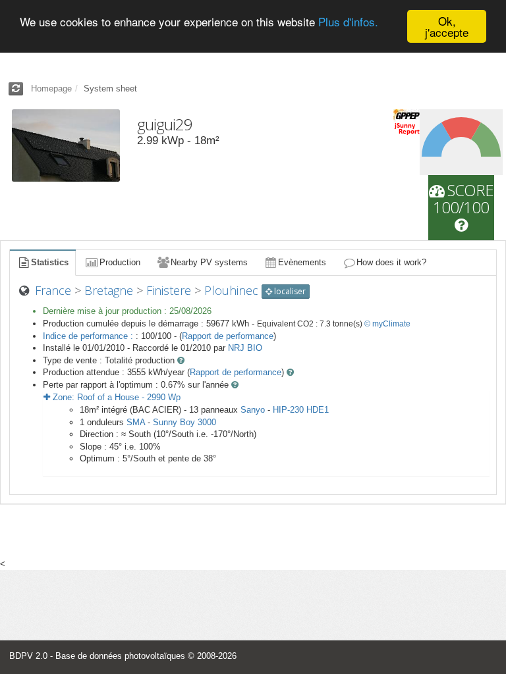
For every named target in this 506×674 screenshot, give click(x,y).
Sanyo (252, 410)
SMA (135, 422)
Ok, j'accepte (446, 26)
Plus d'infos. (348, 21)
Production (119, 262)
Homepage (51, 88)
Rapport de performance (227, 336)
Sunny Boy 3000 (184, 422)
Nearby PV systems (209, 262)
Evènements (302, 262)
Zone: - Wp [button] (115, 397)
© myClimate (387, 323)
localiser (289, 291)
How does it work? (391, 262)
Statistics (50, 262)
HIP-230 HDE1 (301, 410)
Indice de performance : (89, 336)
